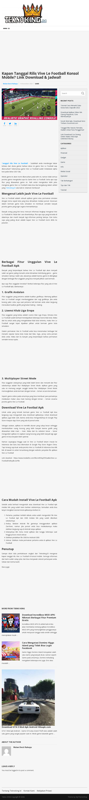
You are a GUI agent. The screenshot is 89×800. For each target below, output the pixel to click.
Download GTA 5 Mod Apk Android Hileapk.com (26, 727)
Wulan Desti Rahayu (10, 84)
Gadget (63, 157)
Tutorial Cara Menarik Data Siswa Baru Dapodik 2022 (71, 106)
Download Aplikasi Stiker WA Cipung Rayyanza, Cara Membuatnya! (71, 114)
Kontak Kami (29, 790)
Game (37, 84)
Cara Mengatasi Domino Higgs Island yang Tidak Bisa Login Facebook (38, 645)
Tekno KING (6, 797)
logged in (15, 770)
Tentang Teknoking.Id (11, 790)
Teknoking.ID (11, 188)
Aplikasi (63, 148)
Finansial (64, 153)
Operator (64, 176)
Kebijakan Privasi (44, 790)
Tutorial (63, 190)
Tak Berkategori (67, 181)
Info (62, 167)
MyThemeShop (81, 797)
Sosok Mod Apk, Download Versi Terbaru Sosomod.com (73, 122)
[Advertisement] (44, 53)
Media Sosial (65, 171)
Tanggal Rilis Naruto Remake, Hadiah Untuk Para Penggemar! (72, 129)
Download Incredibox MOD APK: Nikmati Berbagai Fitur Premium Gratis (39, 617)
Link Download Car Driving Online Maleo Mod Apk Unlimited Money (71, 136)
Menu (5, 28)
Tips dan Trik (65, 185)
